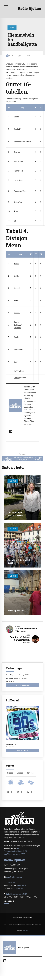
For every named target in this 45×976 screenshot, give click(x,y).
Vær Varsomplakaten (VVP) (15, 854)
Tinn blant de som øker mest (20, 561)
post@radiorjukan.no (14, 877)
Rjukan (16, 117)
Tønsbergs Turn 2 (21, 191)
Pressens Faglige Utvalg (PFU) (15, 851)
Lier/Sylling (18, 180)
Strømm (17, 152)
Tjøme (16, 378)
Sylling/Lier (18, 202)
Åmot (16, 211)
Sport (12, 27)
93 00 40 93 (18, 888)
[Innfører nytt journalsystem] (22, 497)
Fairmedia (25, 930)
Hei (15, 221)
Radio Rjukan (29, 8)
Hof (15, 371)
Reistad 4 (17, 129)
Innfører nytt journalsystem (15, 514)
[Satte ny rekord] (22, 592)
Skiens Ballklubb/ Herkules (18, 325)
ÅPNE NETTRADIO (22, 750)
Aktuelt (13, 481)
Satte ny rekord (16, 610)
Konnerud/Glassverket (22, 141)
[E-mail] (10, 432)
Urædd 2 (17, 288)
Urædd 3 (17, 313)
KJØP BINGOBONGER (22, 685)
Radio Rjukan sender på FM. (16, 894)
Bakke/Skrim (19, 162)
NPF (17, 848)
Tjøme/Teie (18, 171)
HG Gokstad (18, 349)
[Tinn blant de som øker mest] (22, 545)
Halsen (16, 264)
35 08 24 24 (21, 886)
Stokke (16, 276)
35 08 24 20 (10, 883)
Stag (16, 362)
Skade (16, 337)
